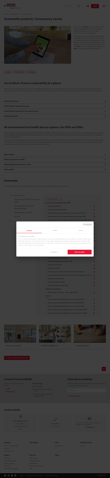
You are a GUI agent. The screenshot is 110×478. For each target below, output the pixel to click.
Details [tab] (55, 230)
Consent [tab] (29, 230)
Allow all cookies (80, 252)
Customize (54, 252)
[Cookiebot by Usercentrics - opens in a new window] (84, 224)
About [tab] (81, 230)
